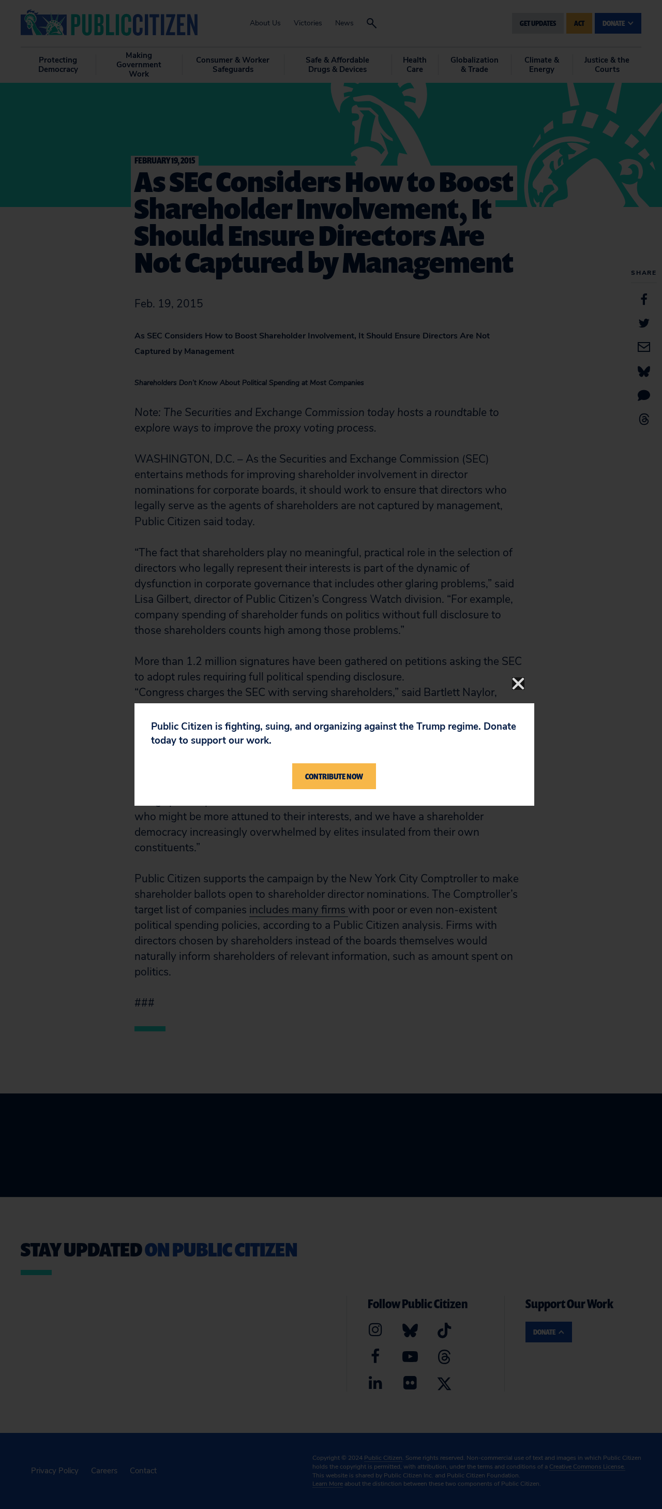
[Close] (518, 683)
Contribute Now (334, 776)
